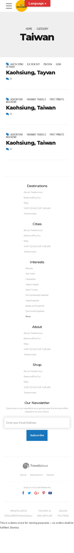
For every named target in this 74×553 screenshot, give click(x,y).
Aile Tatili (30, 273)
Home (29, 28)
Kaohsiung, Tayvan (30, 72)
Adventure (16, 99)
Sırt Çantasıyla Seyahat (37, 295)
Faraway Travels (36, 99)
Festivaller (31, 279)
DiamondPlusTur (32, 197)
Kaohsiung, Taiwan (31, 108)
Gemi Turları (32, 289)
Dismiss (14, 527)
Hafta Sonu (16, 64)
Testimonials (30, 213)
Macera (48, 64)
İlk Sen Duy (33, 64)
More (28, 316)
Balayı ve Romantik (35, 305)
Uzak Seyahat (32, 300)
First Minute (57, 99)
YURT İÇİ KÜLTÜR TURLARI (37, 208)
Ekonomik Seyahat (35, 311)
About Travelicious (33, 192)
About (23, 474)
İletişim (50, 474)
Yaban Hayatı (32, 284)
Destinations (36, 474)
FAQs (26, 203)
